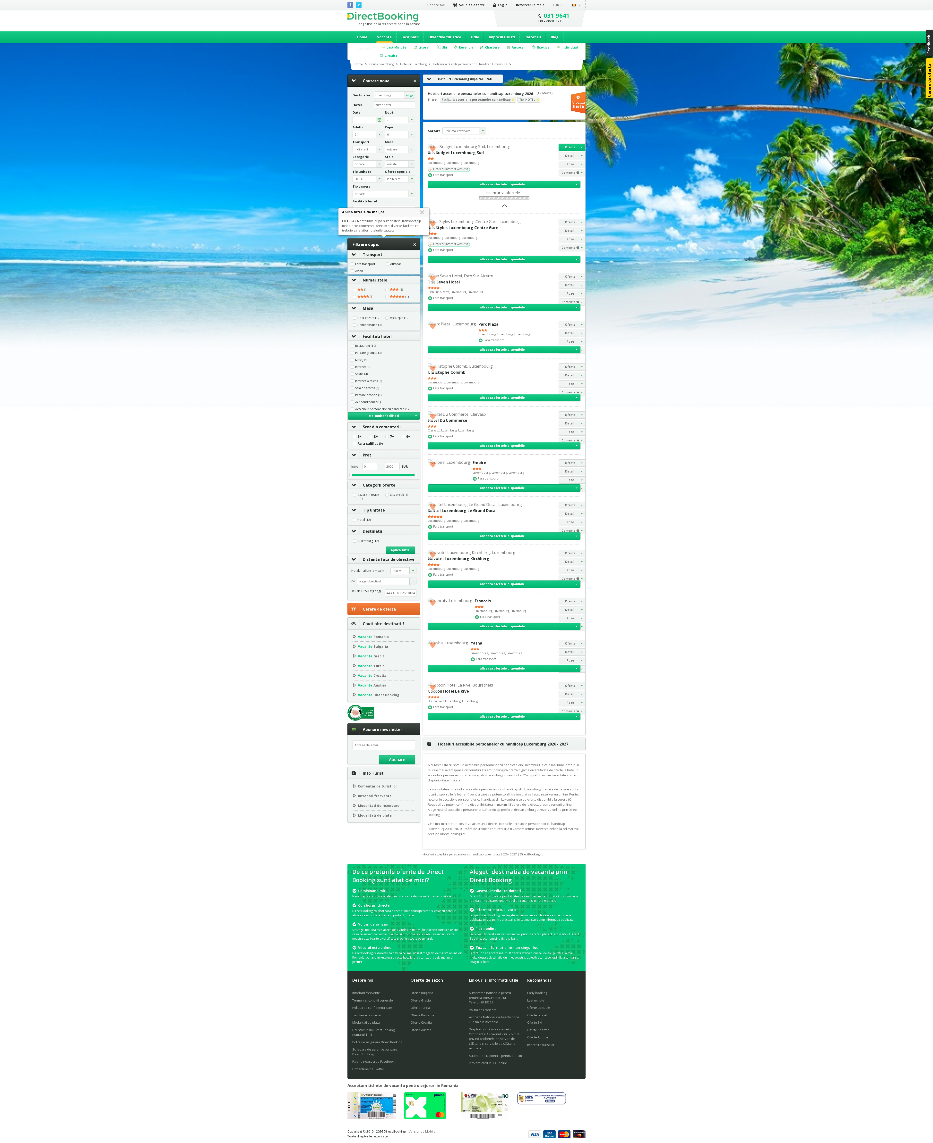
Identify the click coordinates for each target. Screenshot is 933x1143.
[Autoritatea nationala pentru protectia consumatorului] (541, 1103)
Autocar (395, 264)
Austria (372, 685)
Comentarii (570, 173)
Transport (372, 254)
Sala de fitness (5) (367, 388)
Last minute (535, 1000)
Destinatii (410, 37)
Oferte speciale (538, 1007)
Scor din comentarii (382, 427)
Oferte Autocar (538, 1037)
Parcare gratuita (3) (368, 353)
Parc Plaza (488, 324)
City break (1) (399, 495)
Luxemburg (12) (368, 541)
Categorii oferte (379, 485)
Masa (368, 308)
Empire (479, 462)
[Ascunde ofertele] (504, 207)
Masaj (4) (361, 360)
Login (503, 5)
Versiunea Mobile (422, 1131)
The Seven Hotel (444, 282)
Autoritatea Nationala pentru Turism (495, 1055)
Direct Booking (382, 17)
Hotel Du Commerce (447, 420)
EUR (556, 5)
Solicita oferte (472, 5)
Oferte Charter (538, 1030)
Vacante (384, 37)
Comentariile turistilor (377, 786)
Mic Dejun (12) (399, 318)
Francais (483, 601)
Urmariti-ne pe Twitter (368, 1069)
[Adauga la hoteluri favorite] (433, 148)
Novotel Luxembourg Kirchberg (458, 558)
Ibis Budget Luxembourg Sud (456, 152)
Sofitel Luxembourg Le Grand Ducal (462, 510)
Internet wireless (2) (368, 381)
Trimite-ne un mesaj (366, 1015)
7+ (392, 437)
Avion (359, 271)
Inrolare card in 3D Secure (488, 1063)
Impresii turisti (502, 37)
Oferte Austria (421, 1030)
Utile (475, 37)
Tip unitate (374, 510)
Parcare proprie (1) (368, 395)
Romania (373, 636)
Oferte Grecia (421, 1000)
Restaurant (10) (365, 346)
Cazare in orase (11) (368, 497)
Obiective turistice (444, 37)
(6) (401, 290)
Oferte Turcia (420, 1007)
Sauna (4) (361, 374)
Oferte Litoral (537, 1015)
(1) (365, 290)
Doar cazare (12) (368, 318)
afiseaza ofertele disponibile (502, 184)
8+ (376, 437)
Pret (367, 455)
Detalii (570, 156)
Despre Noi (436, 5)
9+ (359, 437)
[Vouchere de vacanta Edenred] (485, 1118)
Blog (555, 37)
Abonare (397, 759)
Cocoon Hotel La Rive (448, 691)
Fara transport (365, 264)
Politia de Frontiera (483, 1010)
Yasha (476, 643)
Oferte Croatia (421, 1022)
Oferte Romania (422, 1015)
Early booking (537, 993)
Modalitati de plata (375, 815)
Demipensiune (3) (369, 325)
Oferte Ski (534, 1022)
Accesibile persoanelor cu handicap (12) (382, 409)
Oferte (570, 147)
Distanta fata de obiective (389, 559)
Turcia (371, 665)
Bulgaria (373, 646)
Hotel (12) (364, 520)
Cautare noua (376, 80)
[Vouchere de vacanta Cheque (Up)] (371, 1117)
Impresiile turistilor (540, 1045)
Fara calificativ (370, 444)
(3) (371, 297)
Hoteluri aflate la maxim (367, 571)
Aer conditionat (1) (368, 402)
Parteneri (533, 37)
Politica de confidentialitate (372, 1007)
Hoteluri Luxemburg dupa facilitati (465, 79)
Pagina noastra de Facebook (373, 1061)
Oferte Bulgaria (422, 993)
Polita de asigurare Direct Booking (377, 1042)
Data (357, 112)
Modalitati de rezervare (378, 805)
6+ (408, 437)
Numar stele (375, 280)
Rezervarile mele (530, 5)
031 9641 (557, 15)
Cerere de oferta (379, 609)
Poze (570, 164)
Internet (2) (362, 367)
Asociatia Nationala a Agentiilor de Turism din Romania (494, 1019)
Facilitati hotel (377, 336)
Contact (364, 48)
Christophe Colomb (447, 372)
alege (410, 95)
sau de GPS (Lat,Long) (366, 591)
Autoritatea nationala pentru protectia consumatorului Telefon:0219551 (490, 997)
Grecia (371, 656)
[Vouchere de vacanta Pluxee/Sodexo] (425, 1117)
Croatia (372, 675)
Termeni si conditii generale (372, 1000)
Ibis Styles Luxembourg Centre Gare (463, 227)
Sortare (434, 131)
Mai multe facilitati (384, 416)
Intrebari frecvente (375, 796)
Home (362, 37)
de (353, 581)
